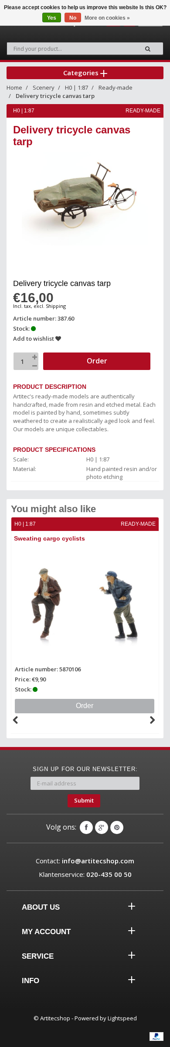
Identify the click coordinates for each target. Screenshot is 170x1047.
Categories (81, 72)
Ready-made (116, 87)
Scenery (43, 87)
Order (84, 705)
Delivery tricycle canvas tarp (55, 96)
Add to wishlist (34, 338)
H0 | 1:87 (76, 87)
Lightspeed (122, 1018)
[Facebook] (86, 827)
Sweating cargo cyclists (49, 538)
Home (14, 87)
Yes (51, 18)
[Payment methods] (156, 1036)
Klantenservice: (85, 874)
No (72, 18)
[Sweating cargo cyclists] (85, 604)
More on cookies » (107, 18)
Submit (84, 800)
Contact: (85, 860)
